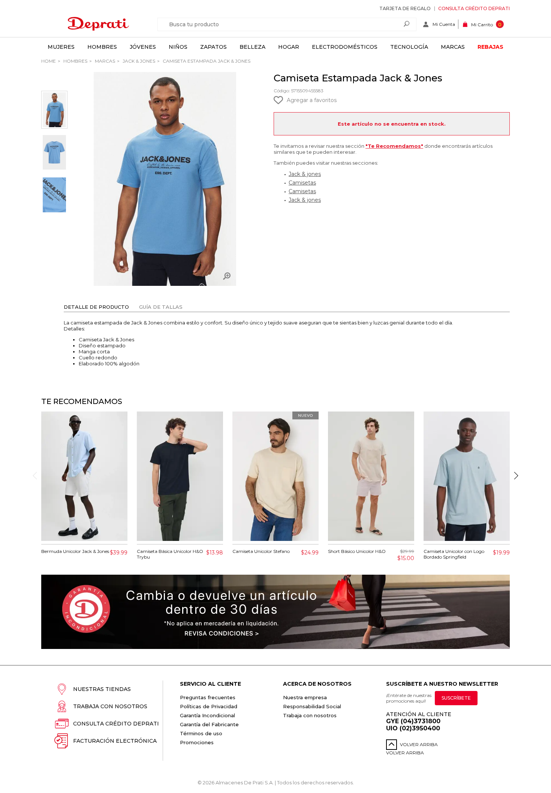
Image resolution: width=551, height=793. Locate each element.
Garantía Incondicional (207, 715)
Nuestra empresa (305, 697)
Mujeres (61, 47)
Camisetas (302, 182)
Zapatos (213, 47)
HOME (48, 61)
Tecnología (409, 47)
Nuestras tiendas (102, 689)
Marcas (453, 47)
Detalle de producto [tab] (96, 307)
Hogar (288, 47)
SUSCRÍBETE (456, 698)
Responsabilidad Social (312, 706)
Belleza (252, 47)
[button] (516, 475)
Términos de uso (201, 733)
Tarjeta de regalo (405, 8)
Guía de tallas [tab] (161, 307)
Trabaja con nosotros (110, 706)
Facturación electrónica (115, 740)
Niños (178, 47)
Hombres (102, 47)
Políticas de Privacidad (208, 706)
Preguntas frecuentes (207, 697)
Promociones (197, 742)
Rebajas (490, 47)
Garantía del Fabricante (209, 724)
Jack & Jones (138, 61)
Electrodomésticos (344, 47)
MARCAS (104, 61)
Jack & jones (305, 174)
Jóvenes (143, 47)
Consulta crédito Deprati (474, 8)
